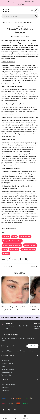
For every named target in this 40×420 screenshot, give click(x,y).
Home (3, 22)
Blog (9, 22)
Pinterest (13, 228)
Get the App (9, 323)
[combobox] (20, 16)
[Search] (36, 16)
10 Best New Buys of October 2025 (13, 307)
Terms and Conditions (26, 351)
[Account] (32, 10)
